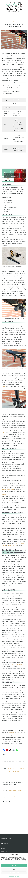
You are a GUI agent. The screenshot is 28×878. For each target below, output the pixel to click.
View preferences (14, 873)
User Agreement (4, 843)
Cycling (13, 761)
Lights (16, 761)
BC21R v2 (10, 432)
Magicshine (16, 147)
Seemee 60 (8, 489)
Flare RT (12, 545)
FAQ (2, 846)
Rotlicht (7, 500)
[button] (26, 854)
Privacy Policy (11, 876)
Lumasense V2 (7, 495)
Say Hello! (17, 876)
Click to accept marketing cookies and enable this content (14, 175)
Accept (14, 865)
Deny (14, 869)
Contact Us (3, 848)
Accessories (9, 761)
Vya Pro (18, 664)
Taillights (22, 761)
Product (19, 761)
